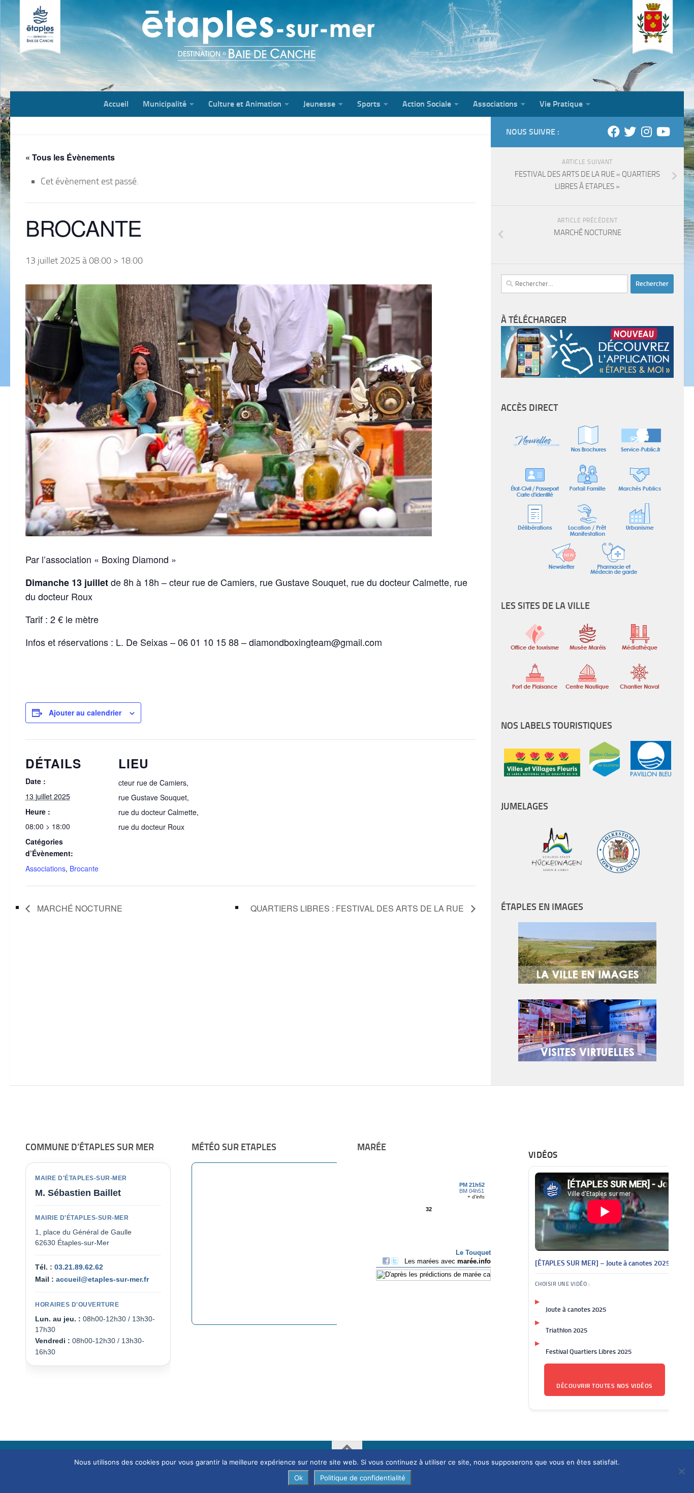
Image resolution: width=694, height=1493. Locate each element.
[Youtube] (662, 131)
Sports (369, 104)
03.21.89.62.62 (78, 1267)
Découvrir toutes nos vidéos (604, 1385)
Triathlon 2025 (566, 1330)
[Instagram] (646, 131)
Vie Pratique (561, 104)
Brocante (84, 868)
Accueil (116, 104)
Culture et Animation (244, 104)
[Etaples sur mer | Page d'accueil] (88, 45)
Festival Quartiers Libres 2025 (589, 1351)
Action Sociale (426, 104)
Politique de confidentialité (362, 1478)
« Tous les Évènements (70, 157)
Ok (298, 1478)
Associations (495, 104)
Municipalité (164, 104)
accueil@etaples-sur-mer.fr (102, 1279)
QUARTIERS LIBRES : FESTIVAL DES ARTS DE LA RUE (358, 908)
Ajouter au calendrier (85, 712)
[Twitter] (630, 131)
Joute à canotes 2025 (576, 1309)
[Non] (681, 1471)
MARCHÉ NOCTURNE (78, 908)
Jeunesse (319, 104)
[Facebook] (614, 131)
